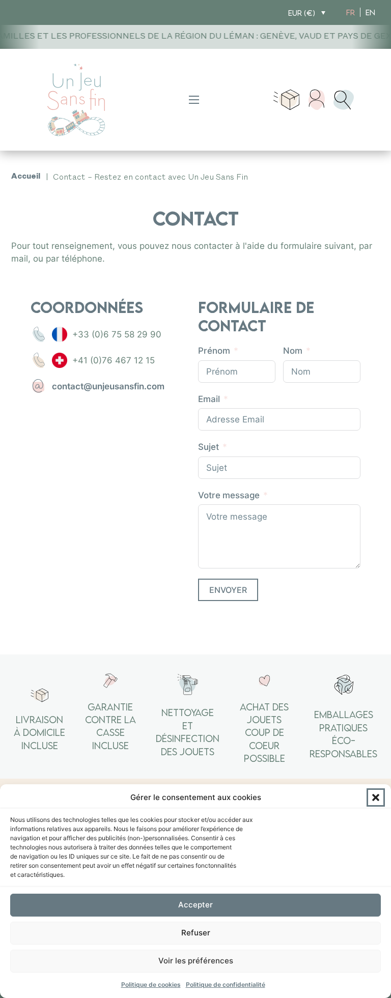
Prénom (214, 351)
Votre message (229, 495)
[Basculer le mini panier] (286, 100)
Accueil (25, 177)
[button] (376, 797)
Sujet (208, 447)
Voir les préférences (195, 960)
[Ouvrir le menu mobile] (194, 100)
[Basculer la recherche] (343, 100)
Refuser (195, 932)
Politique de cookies (151, 984)
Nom (292, 351)
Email (209, 399)
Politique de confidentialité (225, 984)
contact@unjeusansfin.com (108, 386)
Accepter (195, 904)
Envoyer (228, 590)
